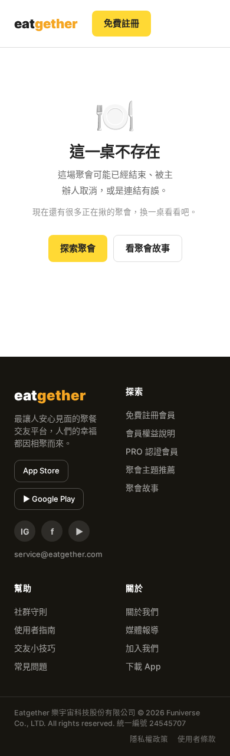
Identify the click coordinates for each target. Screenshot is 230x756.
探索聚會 (78, 248)
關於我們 (142, 611)
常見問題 (30, 666)
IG (25, 531)
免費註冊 (121, 23)
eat (46, 23)
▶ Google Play (49, 498)
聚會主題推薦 (150, 470)
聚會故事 (142, 488)
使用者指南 (34, 630)
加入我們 (142, 648)
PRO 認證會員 (152, 451)
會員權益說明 (150, 433)
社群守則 (30, 611)
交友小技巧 (34, 648)
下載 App (143, 666)
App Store (41, 470)
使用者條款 (197, 739)
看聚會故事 (148, 248)
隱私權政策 (149, 739)
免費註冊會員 (150, 415)
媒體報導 (142, 630)
